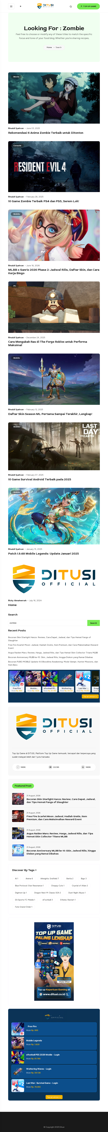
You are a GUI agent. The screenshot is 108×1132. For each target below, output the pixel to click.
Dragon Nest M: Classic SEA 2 (47, 893)
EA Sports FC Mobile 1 (25, 900)
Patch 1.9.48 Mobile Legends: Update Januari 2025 (43, 553)
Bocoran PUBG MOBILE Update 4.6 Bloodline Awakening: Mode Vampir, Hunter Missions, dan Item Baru (53, 663)
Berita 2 (69, 878)
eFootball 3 (48, 900)
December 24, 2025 (35, 338)
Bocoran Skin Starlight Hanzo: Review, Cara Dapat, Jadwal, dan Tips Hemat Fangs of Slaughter (49, 639)
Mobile (16, 214)
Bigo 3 (84, 878)
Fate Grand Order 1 (23, 907)
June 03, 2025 (33, 128)
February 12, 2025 (34, 409)
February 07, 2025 (34, 475)
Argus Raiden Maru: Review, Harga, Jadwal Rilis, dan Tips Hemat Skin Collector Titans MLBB (53, 652)
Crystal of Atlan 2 (80, 885)
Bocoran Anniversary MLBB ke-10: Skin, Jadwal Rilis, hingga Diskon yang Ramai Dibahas (50, 657)
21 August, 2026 (33, 796)
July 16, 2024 (35, 600)
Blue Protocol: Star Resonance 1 (29, 885)
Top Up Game (89, 6)
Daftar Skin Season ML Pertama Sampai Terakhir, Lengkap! (50, 414)
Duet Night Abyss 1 (77, 893)
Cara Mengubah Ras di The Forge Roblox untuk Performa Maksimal (47, 343)
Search (13, 614)
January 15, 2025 (34, 549)
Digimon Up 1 (21, 893)
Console (17, 145)
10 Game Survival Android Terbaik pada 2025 (39, 479)
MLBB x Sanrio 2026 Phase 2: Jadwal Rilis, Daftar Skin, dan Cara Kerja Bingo (53, 271)
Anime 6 (29, 878)
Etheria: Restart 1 (68, 900)
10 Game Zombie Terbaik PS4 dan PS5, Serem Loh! (43, 201)
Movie (16, 77)
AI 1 (16, 878)
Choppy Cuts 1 (57, 885)
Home (49, 47)
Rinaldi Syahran (16, 128)
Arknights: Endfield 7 (49, 878)
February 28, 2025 (34, 197)
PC (14, 286)
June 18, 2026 (33, 266)
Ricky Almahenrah (17, 600)
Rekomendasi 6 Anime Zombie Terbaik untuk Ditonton (45, 133)
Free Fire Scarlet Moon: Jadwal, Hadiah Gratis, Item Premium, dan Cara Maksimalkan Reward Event (53, 646)
